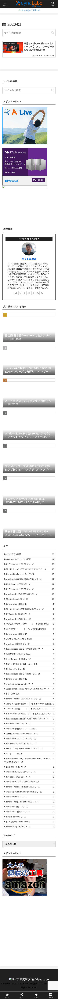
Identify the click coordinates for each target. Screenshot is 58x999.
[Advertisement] (29, 928)
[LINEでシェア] (9, 847)
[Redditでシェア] (35, 839)
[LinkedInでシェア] (35, 847)
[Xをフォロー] (20, 293)
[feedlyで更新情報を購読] (38, 293)
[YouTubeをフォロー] (29, 293)
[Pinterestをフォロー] (33, 293)
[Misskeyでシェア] (48, 830)
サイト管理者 (29, 259)
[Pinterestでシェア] (22, 847)
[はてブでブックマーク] (48, 839)
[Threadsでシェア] (22, 839)
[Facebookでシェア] (9, 839)
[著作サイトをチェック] (16, 293)
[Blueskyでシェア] (35, 830)
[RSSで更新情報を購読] (42, 293)
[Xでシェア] (9, 830)
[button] (52, 32)
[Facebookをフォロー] (25, 293)
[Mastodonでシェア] (22, 830)
